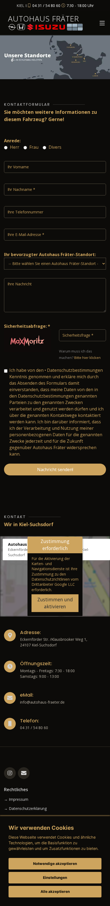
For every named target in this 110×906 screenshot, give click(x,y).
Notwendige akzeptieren (55, 863)
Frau (33, 147)
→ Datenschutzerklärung (25, 808)
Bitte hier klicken (87, 357)
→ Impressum (16, 799)
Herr (14, 147)
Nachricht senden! (55, 469)
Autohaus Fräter (43, 18)
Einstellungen (55, 877)
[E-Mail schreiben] (24, 773)
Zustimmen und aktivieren (55, 603)
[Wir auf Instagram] (10, 773)
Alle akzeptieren (55, 891)
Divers (54, 147)
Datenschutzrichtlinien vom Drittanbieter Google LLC (55, 582)
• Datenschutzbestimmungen (74, 370)
